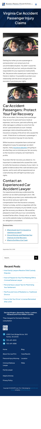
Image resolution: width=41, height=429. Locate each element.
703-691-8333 (11, 340)
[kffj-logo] (17, 4)
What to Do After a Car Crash (17, 240)
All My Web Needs (25, 390)
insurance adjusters (20, 148)
